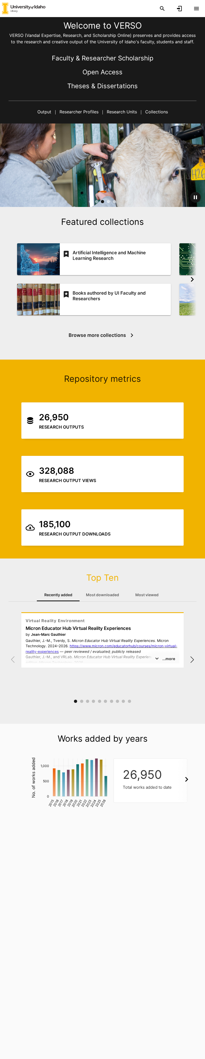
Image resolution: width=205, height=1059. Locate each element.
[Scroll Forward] (192, 279)
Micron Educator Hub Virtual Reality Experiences (78, 628)
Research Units (121, 111)
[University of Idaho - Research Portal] (23, 8)
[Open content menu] (196, 8)
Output (45, 111)
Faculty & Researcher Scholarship (102, 58)
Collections (156, 111)
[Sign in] (179, 8)
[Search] (162, 8)
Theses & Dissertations (102, 86)
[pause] (195, 197)
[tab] (58, 594)
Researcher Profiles (79, 111)
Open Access (102, 72)
